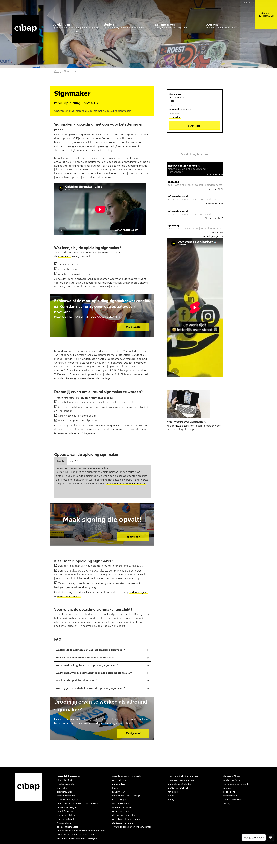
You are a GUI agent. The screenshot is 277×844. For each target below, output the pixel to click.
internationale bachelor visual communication (81, 830)
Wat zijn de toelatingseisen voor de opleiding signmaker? (90, 649)
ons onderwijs (119, 780)
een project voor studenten (182, 780)
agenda (227, 788)
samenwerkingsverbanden (236, 784)
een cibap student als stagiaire (183, 776)
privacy (227, 803)
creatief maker (64, 791)
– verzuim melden (232, 799)
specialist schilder (66, 815)
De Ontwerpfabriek (178, 788)
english (246, 3)
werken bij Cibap (231, 780)
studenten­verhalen (122, 823)
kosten (115, 788)
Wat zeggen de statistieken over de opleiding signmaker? (90, 688)
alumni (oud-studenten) (180, 784)
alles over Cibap (231, 776)
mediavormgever (138, 592)
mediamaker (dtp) (66, 784)
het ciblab (173, 791)
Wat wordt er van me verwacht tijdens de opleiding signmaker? (94, 672)
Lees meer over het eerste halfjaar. (126, 483)
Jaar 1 (59, 461)
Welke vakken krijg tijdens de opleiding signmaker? (87, 665)
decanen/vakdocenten (123, 815)
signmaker (175, 117)
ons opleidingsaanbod (69, 776)
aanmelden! (194, 125)
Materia (171, 795)
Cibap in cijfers (120, 799)
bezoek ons (229, 791)
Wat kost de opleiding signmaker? (76, 680)
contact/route (230, 795)
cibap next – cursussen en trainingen (77, 838)
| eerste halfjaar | (65, 819)
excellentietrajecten (68, 826)
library (171, 799)
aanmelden (266, 14)
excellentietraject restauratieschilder (76, 834)
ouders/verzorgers (122, 811)
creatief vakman (65, 811)
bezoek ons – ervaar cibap (126, 795)
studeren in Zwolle (122, 807)
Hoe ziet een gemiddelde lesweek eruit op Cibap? (86, 657)
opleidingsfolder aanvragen (126, 819)
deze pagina (182, 425)
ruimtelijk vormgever (69, 596)
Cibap (25, 29)
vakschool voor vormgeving (127, 776)
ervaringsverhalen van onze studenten (131, 826)
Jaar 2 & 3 (75, 461)
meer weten (118, 791)
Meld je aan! (133, 326)
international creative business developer (78, 803)
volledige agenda (213, 236)
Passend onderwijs (122, 803)
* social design (64, 823)
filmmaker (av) (64, 780)
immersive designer (67, 807)
